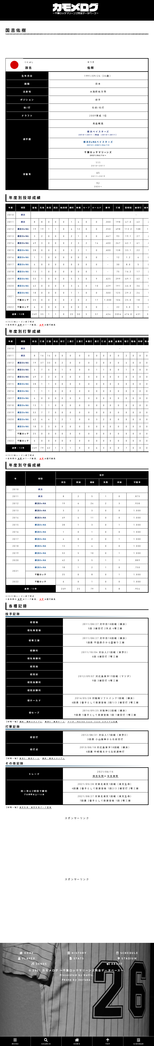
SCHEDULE (128, 953)
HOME (28, 953)
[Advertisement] (77, 46)
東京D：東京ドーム (55, 721)
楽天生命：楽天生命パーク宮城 (36, 807)
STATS (78, 958)
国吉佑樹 (98, 776)
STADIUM (128, 958)
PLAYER (28, 958)
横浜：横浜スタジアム (31, 721)
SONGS (41, 964)
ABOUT (116, 964)
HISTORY (79, 953)
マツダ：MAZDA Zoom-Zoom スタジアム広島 (93, 721)
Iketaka (84, 979)
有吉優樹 (113, 776)
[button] (129, 614)
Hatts (87, 975)
